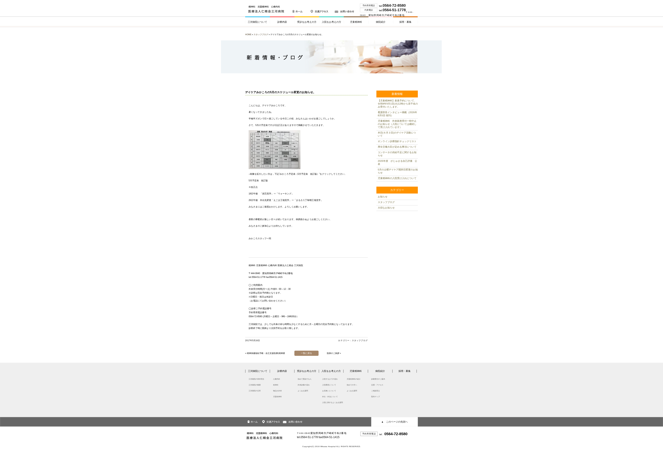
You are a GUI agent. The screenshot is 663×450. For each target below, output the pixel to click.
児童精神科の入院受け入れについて (397, 178)
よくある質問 (303, 391)
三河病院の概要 (255, 385)
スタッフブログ (261, 34)
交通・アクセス (377, 385)
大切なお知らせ (386, 207)
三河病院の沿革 (255, 391)
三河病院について (257, 22)
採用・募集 (405, 22)
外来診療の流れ (304, 385)
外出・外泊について (330, 397)
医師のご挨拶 (333, 353)
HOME (248, 34)
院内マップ (375, 397)
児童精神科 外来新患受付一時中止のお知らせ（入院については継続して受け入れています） (397, 124)
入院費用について (329, 385)
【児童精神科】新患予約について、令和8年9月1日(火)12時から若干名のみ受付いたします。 (398, 103)
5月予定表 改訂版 (258, 180)
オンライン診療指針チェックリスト (397, 141)
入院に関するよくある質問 (332, 402)
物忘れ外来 (277, 391)
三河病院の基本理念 (256, 379)
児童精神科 (356, 22)
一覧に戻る (306, 353)
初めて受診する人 (304, 379)
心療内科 (276, 379)
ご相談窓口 (375, 391)
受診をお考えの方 (306, 22)
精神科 (275, 385)
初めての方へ (352, 385)
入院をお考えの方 (331, 22)
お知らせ (382, 196)
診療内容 (282, 22)
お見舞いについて (329, 391)
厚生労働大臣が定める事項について (397, 146)
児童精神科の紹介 (354, 379)
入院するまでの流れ (330, 379)
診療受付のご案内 (378, 379)
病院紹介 (381, 22)
